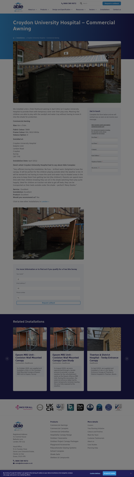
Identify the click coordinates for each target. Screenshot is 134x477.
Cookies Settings (95, 473)
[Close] (131, 473)
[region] (67, 473)
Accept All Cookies (109, 473)
